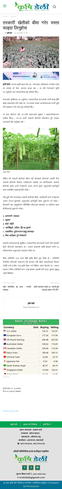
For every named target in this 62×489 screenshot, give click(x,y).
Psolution (6, 377)
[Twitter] (31, 467)
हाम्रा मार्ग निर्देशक (30, 424)
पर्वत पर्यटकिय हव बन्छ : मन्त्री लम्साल (17, 288)
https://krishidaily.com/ (31, 307)
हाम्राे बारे (13, 424)
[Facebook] (24, 467)
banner (14, 16)
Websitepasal (32, 486)
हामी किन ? (47, 424)
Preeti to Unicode (10, 411)
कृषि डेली (9, 33)
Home (5, 16)
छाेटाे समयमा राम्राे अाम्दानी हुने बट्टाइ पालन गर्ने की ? (46, 288)
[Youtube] (37, 467)
